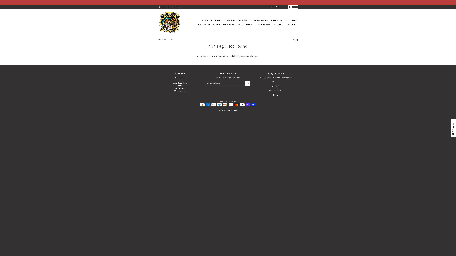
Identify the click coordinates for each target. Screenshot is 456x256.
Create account (281, 7)
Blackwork (292, 20)
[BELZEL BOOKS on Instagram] (297, 39)
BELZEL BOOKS (231, 110)
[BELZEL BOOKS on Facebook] (294, 39)
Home (160, 39)
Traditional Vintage (259, 20)
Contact (180, 86)
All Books (278, 25)
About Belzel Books (180, 83)
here (238, 56)
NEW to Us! (207, 20)
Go (248, 83)
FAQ (180, 80)
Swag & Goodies (263, 25)
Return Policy (180, 88)
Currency (172, 7)
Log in (271, 7)
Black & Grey (277, 20)
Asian (217, 20)
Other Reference (245, 25)
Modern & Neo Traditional (235, 20)
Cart (294, 7)
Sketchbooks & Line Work (208, 25)
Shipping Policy (180, 91)
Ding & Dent (291, 25)
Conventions (180, 78)
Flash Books (228, 25)
